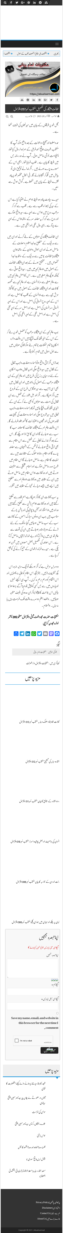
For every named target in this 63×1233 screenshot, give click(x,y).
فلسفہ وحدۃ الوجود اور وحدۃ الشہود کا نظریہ (31, 1147)
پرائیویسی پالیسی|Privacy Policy (48, 1202)
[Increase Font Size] (11, 116)
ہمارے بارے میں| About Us (48, 1219)
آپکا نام (54, 984)
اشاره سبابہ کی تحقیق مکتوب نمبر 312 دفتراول (42, 761)
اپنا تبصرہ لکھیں (52, 955)
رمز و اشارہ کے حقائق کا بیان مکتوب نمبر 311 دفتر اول (39, 801)
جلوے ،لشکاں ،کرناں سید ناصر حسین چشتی (30, 1124)
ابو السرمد (53, 116)
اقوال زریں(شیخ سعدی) (35, 1159)
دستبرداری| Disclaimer (51, 1208)
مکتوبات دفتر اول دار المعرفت (37, 663)
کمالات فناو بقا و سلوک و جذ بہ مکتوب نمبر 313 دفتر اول (39, 722)
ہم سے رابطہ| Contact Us (50, 1213)
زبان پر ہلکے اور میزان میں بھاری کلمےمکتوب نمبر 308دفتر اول (35, 922)
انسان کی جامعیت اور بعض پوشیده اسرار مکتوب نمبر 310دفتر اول (35, 841)
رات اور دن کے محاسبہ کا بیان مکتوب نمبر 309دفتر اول (37, 882)
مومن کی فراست (38, 1112)
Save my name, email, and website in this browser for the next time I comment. (34, 1023)
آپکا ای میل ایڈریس (49, 999)
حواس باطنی (41, 1135)
